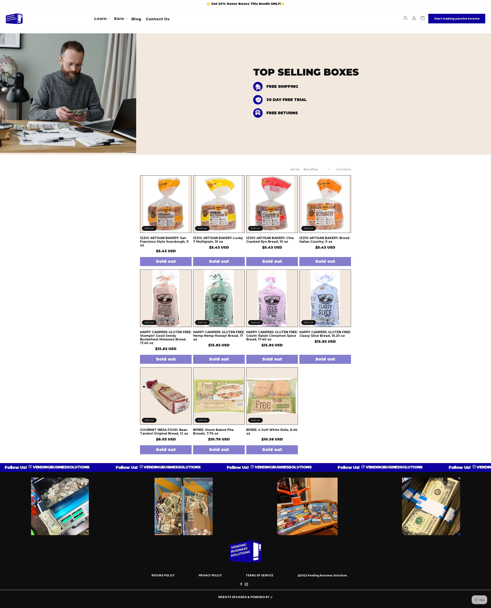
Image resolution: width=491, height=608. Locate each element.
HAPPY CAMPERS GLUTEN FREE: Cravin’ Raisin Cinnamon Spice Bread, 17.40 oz (272, 335)
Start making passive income (456, 18)
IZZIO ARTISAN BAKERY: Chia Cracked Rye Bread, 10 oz (270, 239)
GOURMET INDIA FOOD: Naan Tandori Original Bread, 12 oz (164, 431)
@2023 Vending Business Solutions (322, 575)
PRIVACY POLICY (210, 575)
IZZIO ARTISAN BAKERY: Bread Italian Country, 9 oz (324, 239)
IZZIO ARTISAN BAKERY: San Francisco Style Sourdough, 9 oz (164, 241)
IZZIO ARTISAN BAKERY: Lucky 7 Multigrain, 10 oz (218, 239)
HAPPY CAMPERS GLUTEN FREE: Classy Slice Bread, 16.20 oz (325, 334)
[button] (102, 18)
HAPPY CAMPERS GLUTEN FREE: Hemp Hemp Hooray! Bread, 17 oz (219, 335)
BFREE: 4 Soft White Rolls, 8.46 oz (271, 431)
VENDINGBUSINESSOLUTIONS (38, 467)
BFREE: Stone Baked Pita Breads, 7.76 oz (213, 431)
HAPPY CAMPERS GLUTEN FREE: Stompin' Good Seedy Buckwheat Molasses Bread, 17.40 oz (165, 337)
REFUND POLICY (163, 575)
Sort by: (295, 169)
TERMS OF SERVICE (260, 575)
